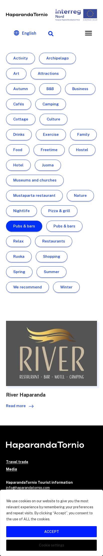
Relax (18, 241)
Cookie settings (51, 545)
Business (80, 89)
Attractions (48, 73)
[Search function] (50, 33)
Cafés (18, 104)
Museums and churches (34, 180)
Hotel (18, 165)
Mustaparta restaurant (34, 195)
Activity (20, 58)
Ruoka (18, 256)
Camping (50, 104)
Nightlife (21, 211)
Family (83, 134)
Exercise (51, 134)
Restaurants (53, 241)
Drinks (18, 134)
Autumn (20, 89)
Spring (19, 272)
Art (16, 73)
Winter (66, 287)
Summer (51, 272)
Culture (53, 119)
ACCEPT (51, 532)
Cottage (20, 119)
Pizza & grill (59, 211)
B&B (50, 89)
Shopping (51, 256)
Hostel (82, 150)
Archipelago (57, 58)
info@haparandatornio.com (28, 488)
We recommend (27, 287)
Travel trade (17, 462)
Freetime (49, 150)
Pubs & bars (24, 226)
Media (11, 469)
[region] (51, 523)
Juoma (48, 165)
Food (17, 150)
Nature (80, 195)
